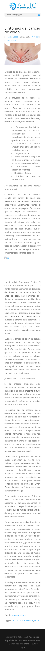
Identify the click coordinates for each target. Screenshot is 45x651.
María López (13, 37)
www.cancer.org (19, 615)
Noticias (35, 37)
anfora (25, 643)
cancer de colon (26, 620)
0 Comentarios (10, 40)
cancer (15, 620)
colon (37, 620)
